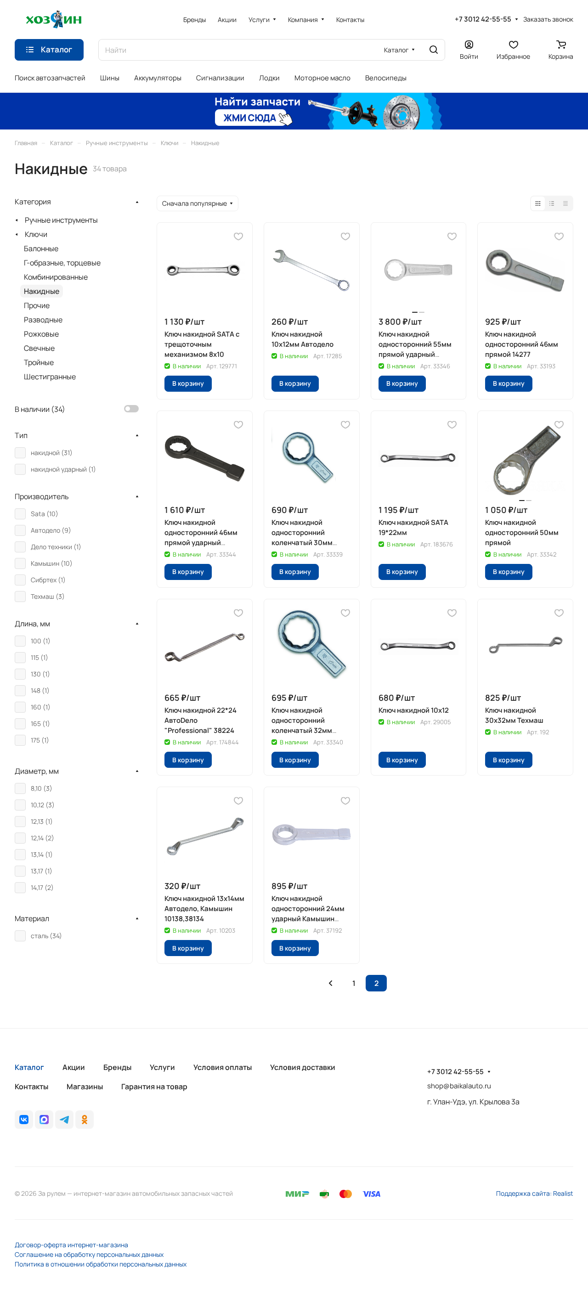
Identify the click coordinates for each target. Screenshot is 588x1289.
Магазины (85, 1086)
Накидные (41, 291)
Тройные (39, 362)
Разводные (43, 320)
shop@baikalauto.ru (459, 1086)
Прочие (37, 305)
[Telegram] (64, 1119)
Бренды (117, 1067)
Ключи (36, 234)
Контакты (31, 1086)
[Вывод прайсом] (565, 203)
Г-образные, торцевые (62, 263)
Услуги (162, 1067)
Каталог (29, 1067)
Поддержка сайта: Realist (534, 1193)
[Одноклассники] (84, 1119)
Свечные (39, 348)
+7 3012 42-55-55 (483, 19)
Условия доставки (302, 1067)
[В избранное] (238, 236)
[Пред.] (330, 983)
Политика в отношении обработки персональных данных (101, 1264)
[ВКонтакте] (24, 1119)
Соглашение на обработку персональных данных (89, 1254)
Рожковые (41, 334)
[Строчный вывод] (552, 203)
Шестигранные (50, 377)
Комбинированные (56, 277)
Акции (73, 1067)
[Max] (44, 1119)
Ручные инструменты (61, 220)
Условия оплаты (222, 1067)
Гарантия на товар (154, 1086)
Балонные (41, 248)
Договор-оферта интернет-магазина (71, 1244)
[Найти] (433, 50)
